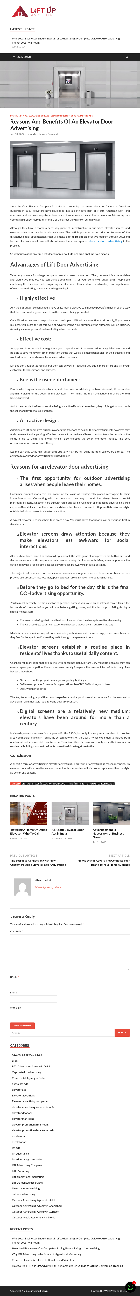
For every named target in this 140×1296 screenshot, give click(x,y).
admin (33, 134)
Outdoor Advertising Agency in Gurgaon (35, 1211)
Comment (16, 931)
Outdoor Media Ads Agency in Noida (33, 1217)
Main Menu (24, 57)
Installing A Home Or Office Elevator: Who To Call (28, 831)
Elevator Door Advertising (57, 783)
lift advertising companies (27, 1159)
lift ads (16, 1147)
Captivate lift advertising (26, 1072)
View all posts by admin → (49, 887)
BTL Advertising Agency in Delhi (31, 1066)
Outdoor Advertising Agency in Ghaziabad (37, 1205)
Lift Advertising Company (27, 1165)
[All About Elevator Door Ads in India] (70, 825)
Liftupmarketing (38, 1290)
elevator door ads (39, 116)
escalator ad (19, 1136)
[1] (130, 1289)
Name (14, 977)
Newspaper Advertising (26, 1188)
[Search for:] (70, 1033)
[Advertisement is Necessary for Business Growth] (111, 825)
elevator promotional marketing (30, 1124)
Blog (15, 1060)
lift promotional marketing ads (94, 783)
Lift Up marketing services (27, 1182)
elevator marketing (23, 1118)
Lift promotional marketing (28, 1176)
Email (14, 992)
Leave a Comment (48, 134)
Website (15, 1008)
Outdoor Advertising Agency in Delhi (33, 1200)
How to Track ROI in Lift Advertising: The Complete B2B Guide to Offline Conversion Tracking (67, 1265)
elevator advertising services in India (33, 1107)
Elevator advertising (24, 1095)
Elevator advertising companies (30, 1101)
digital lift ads (18, 116)
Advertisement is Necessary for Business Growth (108, 833)
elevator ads (19, 1089)
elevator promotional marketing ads (72, 116)
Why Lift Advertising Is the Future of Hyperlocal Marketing (46, 1254)
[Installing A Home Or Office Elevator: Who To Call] (28, 825)
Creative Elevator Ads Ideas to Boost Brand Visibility (43, 1259)
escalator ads (19, 1141)
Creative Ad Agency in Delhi (28, 1078)
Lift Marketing (20, 1170)
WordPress (110, 1290)
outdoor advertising (23, 1194)
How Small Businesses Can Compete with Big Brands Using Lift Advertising (56, 1248)
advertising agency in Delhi (27, 1054)
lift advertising (20, 1153)
